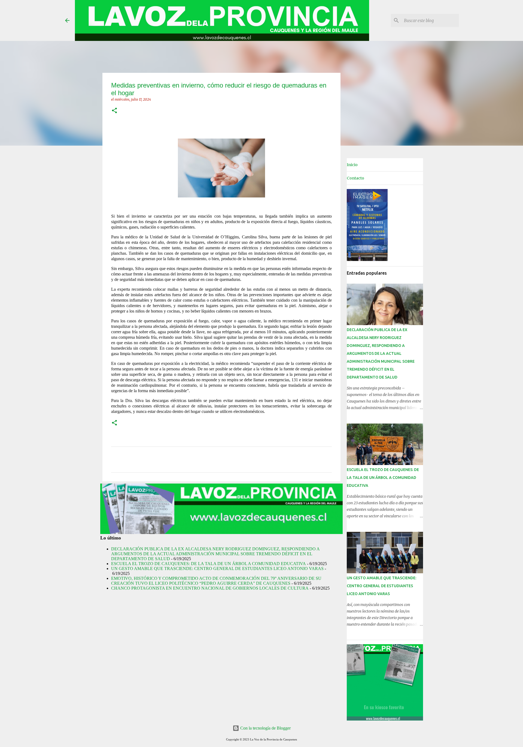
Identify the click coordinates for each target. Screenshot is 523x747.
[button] (114, 111)
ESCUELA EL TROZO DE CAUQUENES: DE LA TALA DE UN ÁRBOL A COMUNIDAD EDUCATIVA (208, 563)
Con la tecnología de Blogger (265, 728)
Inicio (352, 164)
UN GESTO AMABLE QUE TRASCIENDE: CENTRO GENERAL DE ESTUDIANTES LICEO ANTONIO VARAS (217, 568)
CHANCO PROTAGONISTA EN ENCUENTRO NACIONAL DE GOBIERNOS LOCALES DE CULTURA (210, 588)
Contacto (355, 178)
